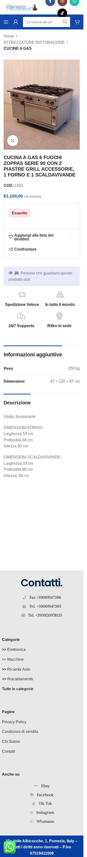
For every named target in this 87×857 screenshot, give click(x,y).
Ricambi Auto (16, 669)
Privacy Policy (14, 722)
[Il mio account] (16, 22)
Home (9, 36)
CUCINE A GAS (18, 48)
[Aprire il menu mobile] (6, 22)
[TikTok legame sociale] (62, 13)
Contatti (8, 751)
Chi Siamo (11, 741)
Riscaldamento (17, 679)
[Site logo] (22, 7)
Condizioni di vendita (20, 732)
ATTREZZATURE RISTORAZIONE (34, 42)
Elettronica (14, 649)
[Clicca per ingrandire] (12, 140)
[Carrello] (77, 22)
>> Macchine (13, 659)
